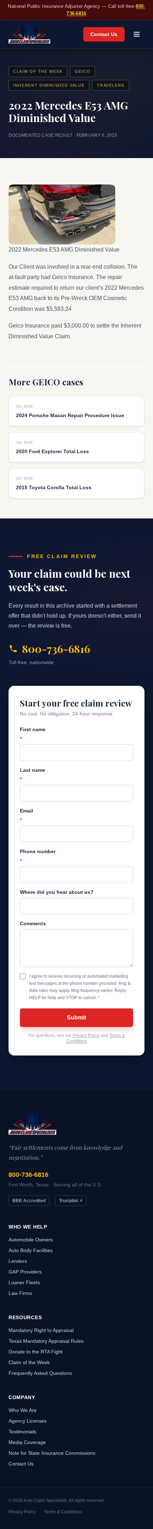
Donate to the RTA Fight (36, 1352)
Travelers (111, 85)
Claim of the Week (38, 71)
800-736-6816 (56, 648)
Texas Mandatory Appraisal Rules (46, 1341)
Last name (32, 774)
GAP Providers (25, 1272)
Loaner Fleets (24, 1282)
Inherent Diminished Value (49, 85)
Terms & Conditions (63, 1511)
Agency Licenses (28, 1421)
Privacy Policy (86, 1035)
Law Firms (20, 1293)
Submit (76, 1017)
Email (26, 815)
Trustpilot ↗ (71, 1200)
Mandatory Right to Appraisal (41, 1330)
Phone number (38, 856)
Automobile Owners (31, 1239)
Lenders (18, 1261)
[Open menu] (136, 34)
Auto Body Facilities (31, 1250)
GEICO (82, 71)
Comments (33, 923)
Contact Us (103, 34)
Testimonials (22, 1431)
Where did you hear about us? (57, 892)
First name (33, 733)
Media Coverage (27, 1442)
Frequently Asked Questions (40, 1373)
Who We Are (23, 1410)
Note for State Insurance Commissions (52, 1453)
